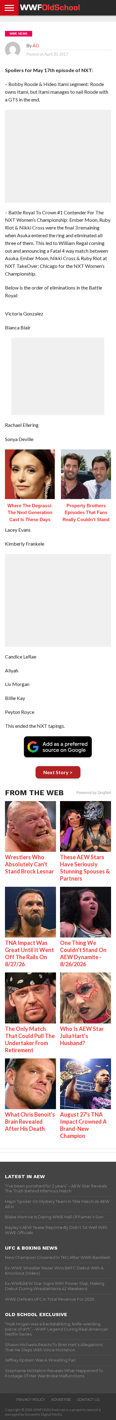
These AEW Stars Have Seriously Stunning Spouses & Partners (85, 868)
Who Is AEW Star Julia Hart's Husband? (82, 1035)
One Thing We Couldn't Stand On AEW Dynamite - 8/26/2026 (83, 953)
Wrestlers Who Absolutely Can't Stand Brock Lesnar (29, 864)
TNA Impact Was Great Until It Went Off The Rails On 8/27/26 (29, 953)
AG (35, 45)
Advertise (61, 1399)
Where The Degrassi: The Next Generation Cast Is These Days (30, 512)
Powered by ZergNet (93, 793)
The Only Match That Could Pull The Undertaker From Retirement (30, 1039)
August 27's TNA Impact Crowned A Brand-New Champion (83, 1125)
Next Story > (58, 772)
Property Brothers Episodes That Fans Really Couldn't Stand (86, 512)
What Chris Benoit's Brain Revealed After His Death (30, 1121)
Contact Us (88, 1399)
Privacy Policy (30, 1399)
